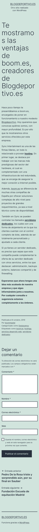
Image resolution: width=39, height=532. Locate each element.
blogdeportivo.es (23, 4)
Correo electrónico (11, 412)
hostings (27, 329)
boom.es (15, 188)
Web (4, 426)
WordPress (24, 522)
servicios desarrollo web (12, 332)
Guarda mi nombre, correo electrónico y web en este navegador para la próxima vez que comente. (21, 442)
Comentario (8, 372)
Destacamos (24, 326)
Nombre (6, 399)
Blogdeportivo (9, 122)
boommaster (10, 323)
